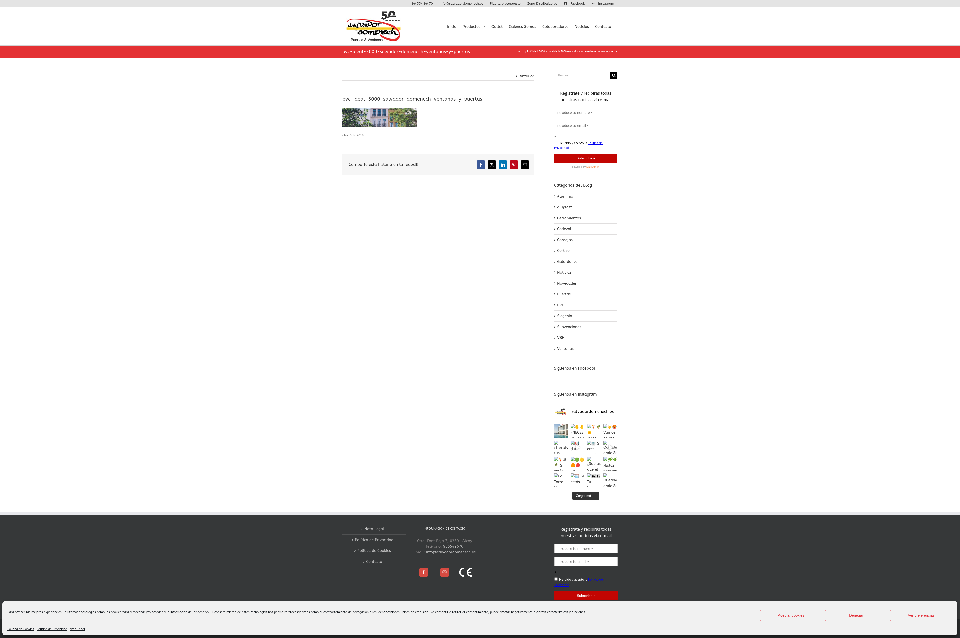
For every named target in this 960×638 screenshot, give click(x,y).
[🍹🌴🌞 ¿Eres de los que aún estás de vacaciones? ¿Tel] (594, 431)
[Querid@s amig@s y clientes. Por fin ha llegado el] (611, 448)
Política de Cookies (21, 629)
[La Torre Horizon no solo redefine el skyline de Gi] (561, 481)
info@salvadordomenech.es (451, 552)
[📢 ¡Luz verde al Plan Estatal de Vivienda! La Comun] (578, 448)
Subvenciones (569, 327)
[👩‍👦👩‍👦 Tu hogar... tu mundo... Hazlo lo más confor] (594, 481)
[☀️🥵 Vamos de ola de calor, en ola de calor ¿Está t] (611, 431)
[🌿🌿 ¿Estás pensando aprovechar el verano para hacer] (611, 464)
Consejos (565, 240)
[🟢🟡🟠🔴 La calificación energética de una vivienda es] (578, 464)
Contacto (374, 562)
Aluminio (565, 196)
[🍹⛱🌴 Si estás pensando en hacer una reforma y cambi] (561, 464)
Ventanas (565, 348)
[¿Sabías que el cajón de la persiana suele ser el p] (594, 464)
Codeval (564, 229)
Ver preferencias (921, 615)
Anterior (527, 76)
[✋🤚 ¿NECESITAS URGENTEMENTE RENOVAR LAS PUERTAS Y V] (578, 431)
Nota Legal (77, 629)
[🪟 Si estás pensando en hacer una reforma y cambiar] (578, 481)
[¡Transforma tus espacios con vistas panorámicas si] (561, 448)
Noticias (564, 272)
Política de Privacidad (52, 629)
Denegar (856, 615)
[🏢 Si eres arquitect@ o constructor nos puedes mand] (594, 448)
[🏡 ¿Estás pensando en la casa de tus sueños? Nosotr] (561, 431)
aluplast (564, 207)
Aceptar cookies (791, 615)
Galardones (567, 262)
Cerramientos (569, 218)
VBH (561, 338)
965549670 (453, 546)
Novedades (567, 283)
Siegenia (564, 316)
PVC (560, 305)
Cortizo (563, 250)
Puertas (564, 294)
